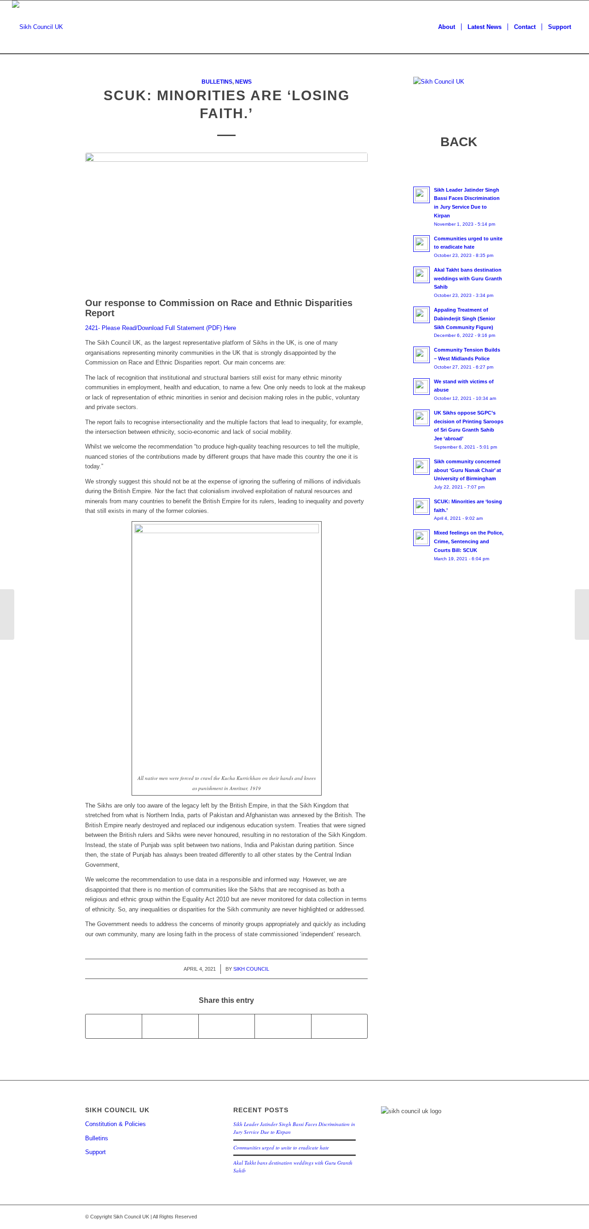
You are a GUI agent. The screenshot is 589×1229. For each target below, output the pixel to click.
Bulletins (217, 82)
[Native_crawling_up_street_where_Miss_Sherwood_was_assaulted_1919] (226, 223)
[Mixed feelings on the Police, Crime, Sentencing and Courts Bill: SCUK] (7, 614)
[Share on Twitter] (170, 1026)
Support (95, 1152)
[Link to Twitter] (469, 1216)
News (243, 82)
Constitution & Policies (115, 1124)
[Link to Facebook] (483, 1216)
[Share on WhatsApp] (226, 1026)
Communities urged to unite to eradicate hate (281, 1147)
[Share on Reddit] (339, 1026)
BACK (458, 142)
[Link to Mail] (497, 1216)
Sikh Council (251, 969)
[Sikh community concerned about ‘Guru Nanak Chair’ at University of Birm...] (582, 614)
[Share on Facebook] (114, 1026)
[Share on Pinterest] (283, 1026)
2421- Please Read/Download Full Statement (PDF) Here (160, 327)
